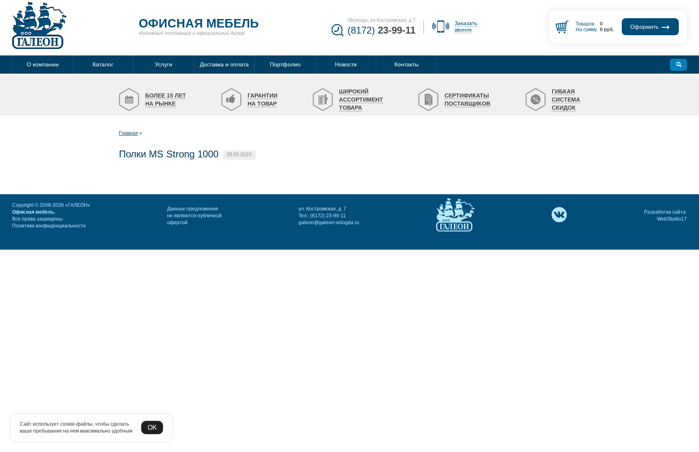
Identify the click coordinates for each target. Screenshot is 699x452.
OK (152, 427)
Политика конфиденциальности (49, 226)
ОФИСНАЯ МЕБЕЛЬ (199, 23)
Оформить (645, 26)
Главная (128, 133)
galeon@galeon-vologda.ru (329, 222)
